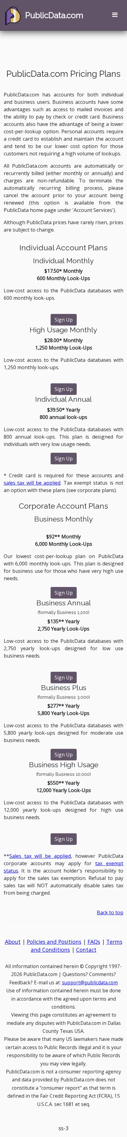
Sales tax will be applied (40, 856)
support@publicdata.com (90, 982)
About (13, 941)
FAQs (94, 941)
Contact (86, 949)
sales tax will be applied (32, 482)
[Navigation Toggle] (114, 15)
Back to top (110, 912)
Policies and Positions (54, 941)
